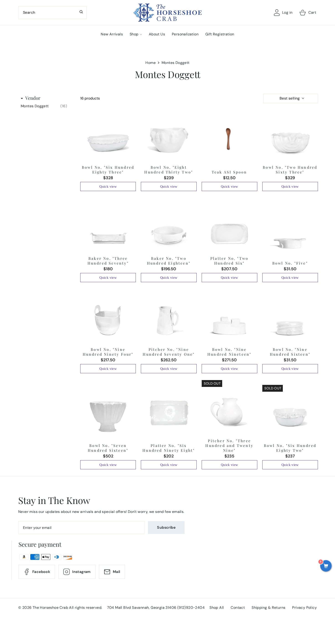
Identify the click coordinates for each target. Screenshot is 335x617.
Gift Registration (219, 34)
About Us (157, 34)
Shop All (216, 607)
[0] (326, 566)
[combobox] (52, 12)
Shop (134, 34)
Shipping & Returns (268, 607)
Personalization (185, 34)
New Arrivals (112, 34)
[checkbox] (44, 106)
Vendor (32, 98)
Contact (238, 607)
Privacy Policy (304, 607)
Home (150, 62)
